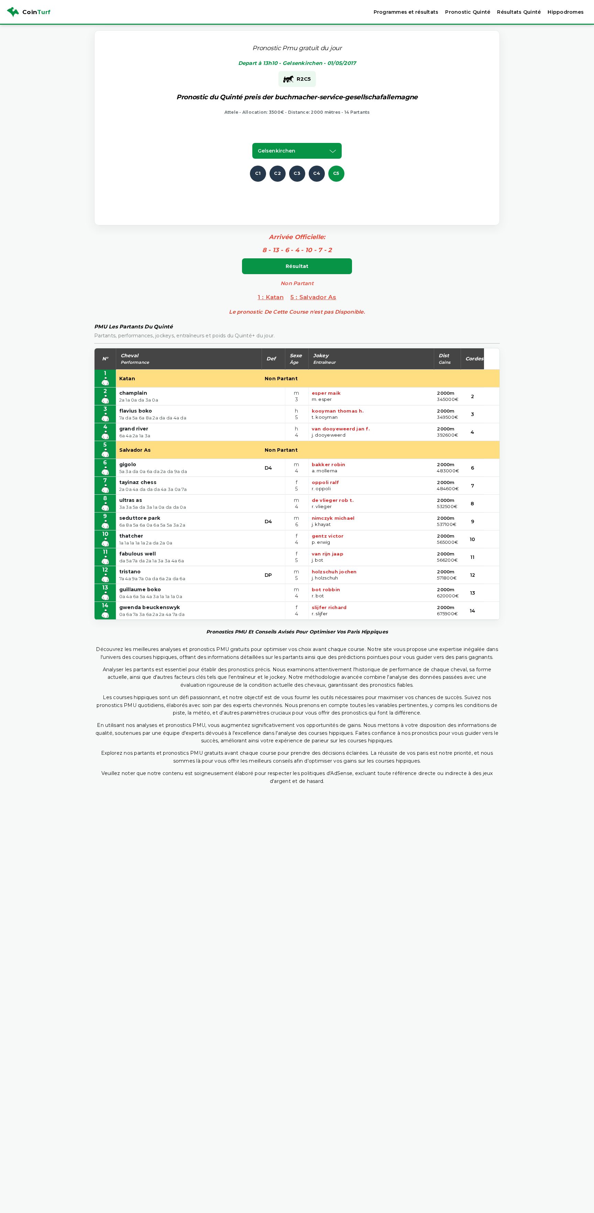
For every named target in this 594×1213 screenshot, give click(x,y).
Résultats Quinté (519, 12)
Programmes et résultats (406, 12)
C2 (277, 173)
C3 (297, 173)
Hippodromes (566, 12)
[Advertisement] (297, 197)
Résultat (297, 266)
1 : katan (271, 297)
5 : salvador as (313, 297)
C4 (316, 173)
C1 (258, 173)
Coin (36, 12)
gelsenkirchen (276, 151)
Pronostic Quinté (467, 12)
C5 (336, 173)
